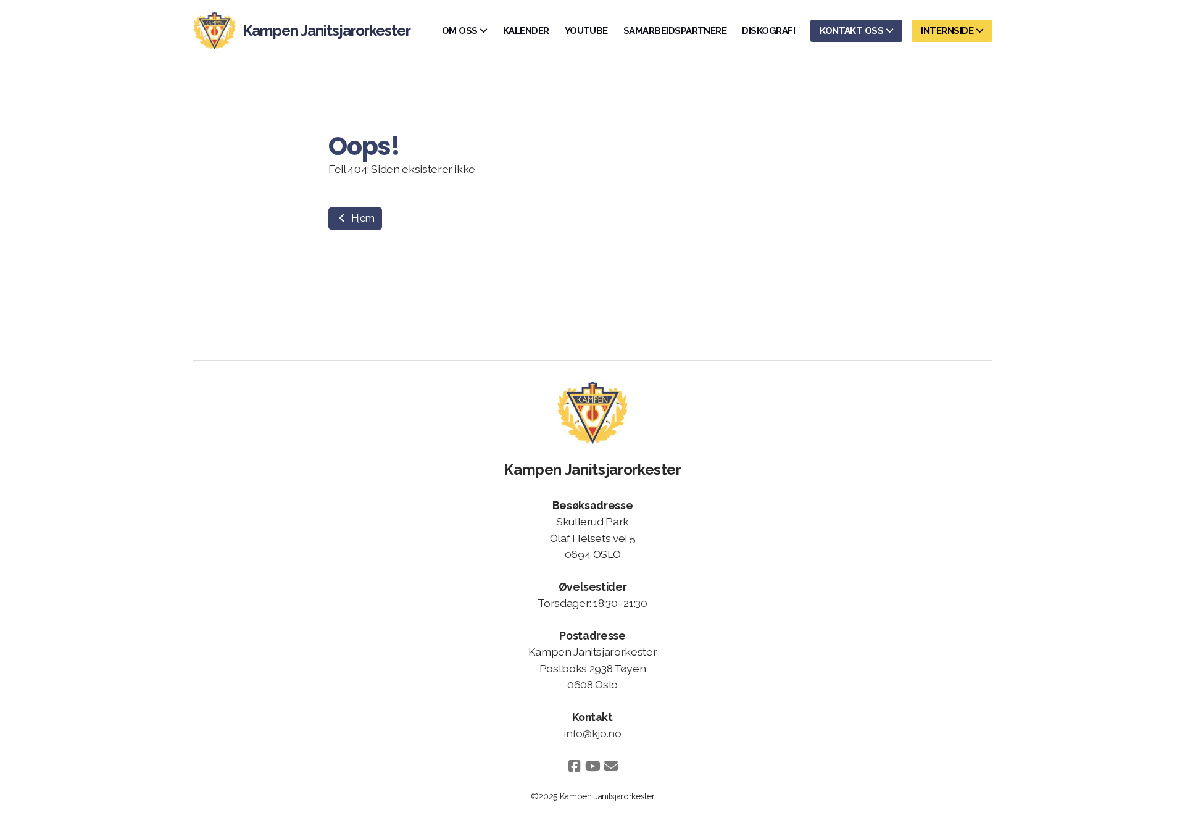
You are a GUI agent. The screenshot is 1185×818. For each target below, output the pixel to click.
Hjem (361, 218)
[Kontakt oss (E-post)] (611, 766)
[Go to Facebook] (574, 766)
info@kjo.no (592, 733)
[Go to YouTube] (592, 766)
